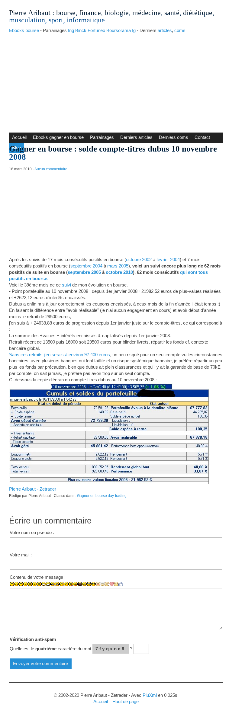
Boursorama (118, 30)
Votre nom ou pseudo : (32, 532)
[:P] (71, 584)
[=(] (39, 584)
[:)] (12, 584)
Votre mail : (21, 554)
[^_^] (116, 584)
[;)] (62, 584)
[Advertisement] (116, 81)
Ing (71, 30)
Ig (134, 30)
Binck (80, 30)
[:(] (34, 584)
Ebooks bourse (24, 30)
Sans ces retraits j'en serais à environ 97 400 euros (59, 354)
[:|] (25, 584)
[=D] (48, 584)
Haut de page (125, 701)
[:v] (107, 584)
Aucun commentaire (50, 169)
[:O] (57, 584)
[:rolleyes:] (89, 584)
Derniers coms (173, 137)
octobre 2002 (139, 259)
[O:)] (102, 584)
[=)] (21, 584)
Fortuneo (96, 30)
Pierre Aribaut (29, 13)
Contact (202, 137)
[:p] (75, 584)
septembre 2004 (86, 265)
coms (179, 30)
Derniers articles (136, 137)
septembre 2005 (84, 272)
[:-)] (16, 584)
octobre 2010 (119, 272)
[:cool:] (93, 584)
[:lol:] (80, 584)
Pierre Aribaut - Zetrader (32, 488)
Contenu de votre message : (38, 577)
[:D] (43, 584)
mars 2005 (117, 265)
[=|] (30, 584)
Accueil (19, 137)
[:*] (98, 584)
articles (165, 30)
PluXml (150, 695)
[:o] (52, 584)
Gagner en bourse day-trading (102, 496)
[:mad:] (84, 584)
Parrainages (102, 137)
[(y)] (120, 584)
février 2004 (168, 259)
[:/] (66, 584)
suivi (66, 284)
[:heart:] (111, 584)
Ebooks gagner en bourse (58, 137)
